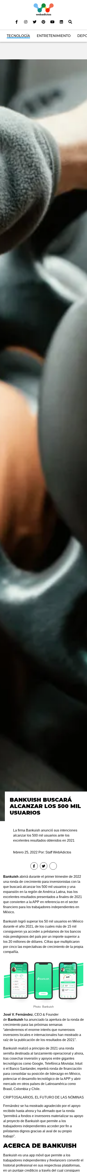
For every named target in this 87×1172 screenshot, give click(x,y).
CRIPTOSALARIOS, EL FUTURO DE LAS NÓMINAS (43, 1097)
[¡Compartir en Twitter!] (43, 866)
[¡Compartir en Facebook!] (34, 866)
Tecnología (18, 36)
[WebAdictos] (44, 9)
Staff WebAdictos (58, 852)
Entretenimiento (54, 36)
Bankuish (11, 876)
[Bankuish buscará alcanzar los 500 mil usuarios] (43, 440)
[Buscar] (70, 22)
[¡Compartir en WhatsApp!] (53, 866)
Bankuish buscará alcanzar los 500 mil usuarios (45, 806)
